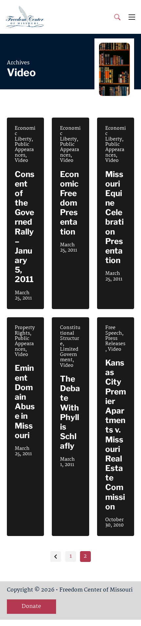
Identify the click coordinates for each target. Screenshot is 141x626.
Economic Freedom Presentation (69, 202)
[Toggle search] (117, 17)
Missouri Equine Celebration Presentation (114, 217)
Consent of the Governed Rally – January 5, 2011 (24, 226)
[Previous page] (55, 556)
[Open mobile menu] (132, 17)
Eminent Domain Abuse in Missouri (25, 401)
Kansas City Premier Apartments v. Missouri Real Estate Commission (115, 434)
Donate (31, 606)
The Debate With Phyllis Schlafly (70, 412)
